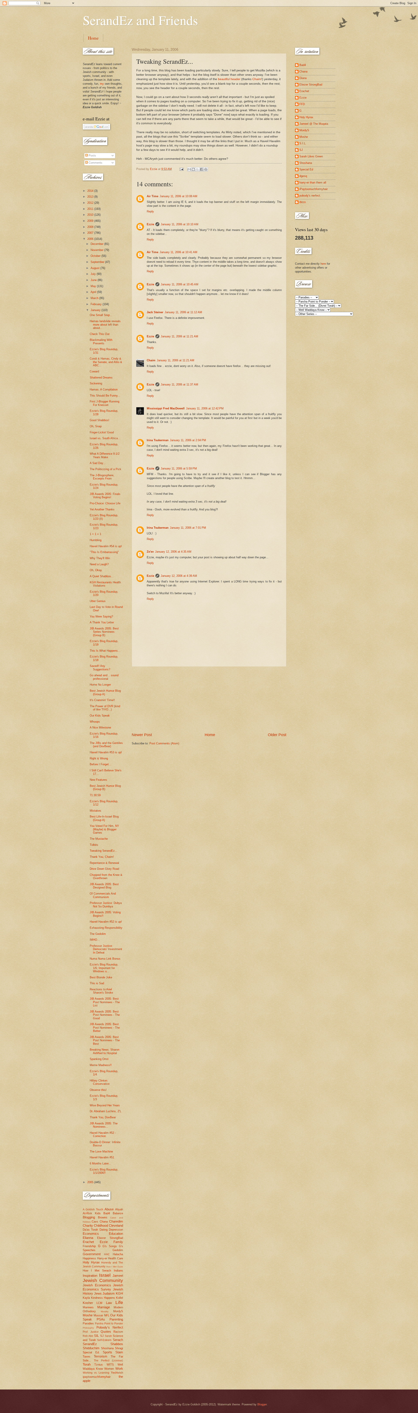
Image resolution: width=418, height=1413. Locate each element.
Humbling (95, 540)
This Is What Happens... (105, 650)
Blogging (89, 1217)
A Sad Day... (98, 463)
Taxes (86, 1356)
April (94, 292)
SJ (102, 1335)
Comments (95, 162)
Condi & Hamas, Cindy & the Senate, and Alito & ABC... (106, 362)
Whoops (95, 721)
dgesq (303, 176)
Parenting (116, 1319)
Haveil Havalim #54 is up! (106, 546)
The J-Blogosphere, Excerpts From (102, 477)
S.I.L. (302, 143)
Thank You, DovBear (103, 1117)
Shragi (119, 1348)
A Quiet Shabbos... (102, 576)
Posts (92, 155)
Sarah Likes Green (311, 156)
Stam (119, 1352)
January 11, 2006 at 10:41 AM (178, 252)
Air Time (152, 196)
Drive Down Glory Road (104, 868)
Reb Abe (88, 1336)
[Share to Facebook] (201, 169)
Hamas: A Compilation (104, 389)
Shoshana (107, 1348)
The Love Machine (101, 1151)
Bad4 (106, 1213)
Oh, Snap (96, 426)
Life (119, 1302)
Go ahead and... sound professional (104, 677)
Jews (98, 1293)
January (96, 310)
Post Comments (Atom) (164, 743)
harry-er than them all (312, 182)
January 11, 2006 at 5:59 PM (179, 468)
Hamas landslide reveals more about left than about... (105, 325)
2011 (90, 208)
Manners (88, 1307)
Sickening (96, 383)
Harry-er (102, 1258)
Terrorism (100, 1356)
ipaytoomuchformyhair (97, 1376)
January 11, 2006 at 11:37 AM (179, 384)
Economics (91, 1233)
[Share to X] (197, 169)
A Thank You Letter (102, 622)
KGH (119, 1293)
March (95, 298)
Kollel (119, 1297)
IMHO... (95, 939)
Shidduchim (91, 1348)
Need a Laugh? (99, 564)
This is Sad (97, 983)
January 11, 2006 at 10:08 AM (178, 196)
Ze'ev (150, 551)
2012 (90, 202)
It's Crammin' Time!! (102, 700)
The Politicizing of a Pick (105, 469)
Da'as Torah (90, 1229)
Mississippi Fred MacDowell (166, 408)
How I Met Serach (97, 1270)
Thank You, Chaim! (102, 856)
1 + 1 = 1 (95, 534)
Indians (118, 1270)
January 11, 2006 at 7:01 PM (188, 527)
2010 (90, 214)
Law (109, 1303)
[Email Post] (181, 169)
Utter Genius (98, 601)
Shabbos (116, 1344)
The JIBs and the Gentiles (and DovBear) (106, 744)
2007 (90, 232)
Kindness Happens (103, 1297)
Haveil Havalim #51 (102, 1157)
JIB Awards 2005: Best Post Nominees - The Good (105, 1015)
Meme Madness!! (101, 1065)
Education (116, 1233)
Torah (87, 1364)
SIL (96, 1335)
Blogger (262, 1404)
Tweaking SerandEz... (103, 850)
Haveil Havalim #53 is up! (106, 752)
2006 (90, 239)
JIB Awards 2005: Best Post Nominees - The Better (105, 1028)
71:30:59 (95, 795)
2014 (90, 190)
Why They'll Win (100, 558)
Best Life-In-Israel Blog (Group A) (104, 818)
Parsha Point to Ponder (109, 1323)
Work (119, 1368)
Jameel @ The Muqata (313, 123)
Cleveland (116, 1225)
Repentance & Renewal (104, 863)
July (94, 274)
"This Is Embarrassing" (104, 552)
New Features (98, 779)
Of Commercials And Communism (103, 895)
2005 (90, 1182)
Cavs (95, 1221)
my (102, 83)
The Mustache (99, 838)
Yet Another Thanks (102, 509)
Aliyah (119, 1209)
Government (92, 1254)
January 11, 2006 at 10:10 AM (179, 224)
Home (93, 38)
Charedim (116, 1221)
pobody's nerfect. (310, 195)
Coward (94, 371)
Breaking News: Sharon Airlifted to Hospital (104, 1051)
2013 (90, 196)
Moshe (88, 1315)
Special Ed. (91, 1352)
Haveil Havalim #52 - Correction (103, 1134)
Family (118, 1242)
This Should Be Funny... (105, 395)
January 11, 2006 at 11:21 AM (179, 336)
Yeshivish (117, 1372)
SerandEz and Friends (140, 20)
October (96, 255)
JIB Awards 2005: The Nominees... (104, 1125)
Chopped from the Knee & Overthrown (106, 876)
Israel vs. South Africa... (105, 438)
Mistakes (95, 810)
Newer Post (142, 735)
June (94, 280)
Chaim (256, 79)
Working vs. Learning (96, 1372)
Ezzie (150, 224)
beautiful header (229, 79)
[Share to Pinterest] (206, 169)
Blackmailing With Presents (101, 341)
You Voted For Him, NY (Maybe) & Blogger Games (104, 829)
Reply (150, 211)
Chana (104, 1221)
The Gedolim (98, 933)
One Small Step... (101, 315)
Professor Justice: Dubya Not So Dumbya (106, 904)
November (97, 250)
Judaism (109, 1293)
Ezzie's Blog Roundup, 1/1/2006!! (104, 1171)
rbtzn (302, 202)
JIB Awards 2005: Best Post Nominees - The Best (105, 1040)
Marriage (103, 1307)
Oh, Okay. (96, 570)
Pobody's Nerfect (109, 1327)
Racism (118, 1331)
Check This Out (100, 334)
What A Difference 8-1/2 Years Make (105, 455)
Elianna (88, 1238)
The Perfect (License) (108, 1360)
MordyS (118, 1311)
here (323, 263)
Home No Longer (100, 684)
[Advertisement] (209, 699)
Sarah (108, 1336)
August (95, 268)
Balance (118, 1213)
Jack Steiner (155, 312)
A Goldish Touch (93, 1209)
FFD (302, 104)
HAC (107, 1254)
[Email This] (189, 169)
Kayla (86, 1297)
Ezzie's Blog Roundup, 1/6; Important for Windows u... (104, 968)
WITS (110, 1364)
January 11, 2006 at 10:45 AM (179, 284)
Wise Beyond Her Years (105, 1105)
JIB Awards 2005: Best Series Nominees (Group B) (104, 632)
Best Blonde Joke (101, 977)
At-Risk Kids (92, 1213)
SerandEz (90, 1344)
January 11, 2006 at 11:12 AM (183, 312)
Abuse (109, 1209)
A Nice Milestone (100, 727)
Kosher (88, 1303)
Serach (118, 1340)
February (97, 304)
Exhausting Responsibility (106, 927)
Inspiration (90, 1275)
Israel (105, 1275)
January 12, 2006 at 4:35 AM (173, 551)
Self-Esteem (104, 1340)
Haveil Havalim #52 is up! (106, 921)
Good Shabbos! (99, 420)
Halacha (118, 1254)
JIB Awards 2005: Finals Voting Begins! (105, 495)
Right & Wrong (99, 758)
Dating (103, 1229)
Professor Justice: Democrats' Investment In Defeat (106, 949)
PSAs (101, 1319)
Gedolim (118, 1250)
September (98, 262)
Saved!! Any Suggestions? (100, 667)
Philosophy (88, 1328)
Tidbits (94, 844)
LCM (99, 1303)
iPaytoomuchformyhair (313, 189)
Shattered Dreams (101, 377)
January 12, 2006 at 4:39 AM (179, 575)
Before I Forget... (100, 764)
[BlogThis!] (193, 169)
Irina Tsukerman (158, 440)
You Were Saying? (101, 616)
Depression (116, 1229)
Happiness (89, 1258)
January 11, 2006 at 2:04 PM (188, 440)
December (97, 244)
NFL (106, 1315)
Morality (104, 1311)
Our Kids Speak (100, 715)
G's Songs (110, 1246)
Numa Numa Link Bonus (105, 958)
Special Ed (306, 169)
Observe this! (98, 1090)
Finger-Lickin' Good (102, 432)
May (94, 286)
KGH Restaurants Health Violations (105, 584)
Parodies (88, 1323)
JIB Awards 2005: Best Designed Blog (104, 886)
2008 (90, 227)
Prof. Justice (91, 1332)
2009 (90, 220)
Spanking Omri (99, 1059)
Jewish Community (103, 1280)
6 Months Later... (100, 1163)
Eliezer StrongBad (110, 1238)
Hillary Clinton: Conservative (100, 1082)
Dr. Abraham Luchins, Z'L (105, 1111)
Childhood (101, 1225)
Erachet (88, 1242)
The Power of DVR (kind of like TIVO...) (105, 708)
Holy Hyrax (91, 1262)
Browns (102, 1217)
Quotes (106, 1331)
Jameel (118, 1275)
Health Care (115, 1258)
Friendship (89, 1246)
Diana (303, 78)
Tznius (98, 1364)
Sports (107, 1352)
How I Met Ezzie (114, 1266)
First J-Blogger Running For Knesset (104, 403)
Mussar (98, 1315)
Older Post (277, 735)
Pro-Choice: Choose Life (105, 503)
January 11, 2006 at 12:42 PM (205, 408)
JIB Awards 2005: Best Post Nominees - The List (105, 1002)
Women (109, 1368)
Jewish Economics (97, 1285)
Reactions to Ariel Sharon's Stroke (101, 991)
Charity (88, 1225)
